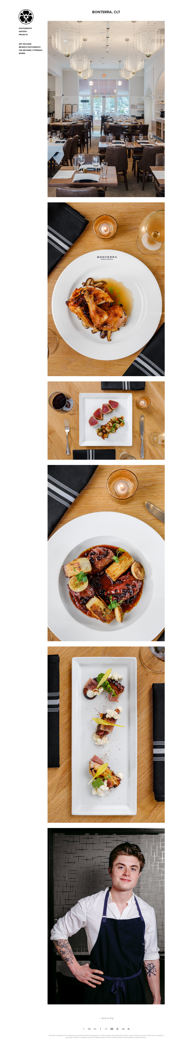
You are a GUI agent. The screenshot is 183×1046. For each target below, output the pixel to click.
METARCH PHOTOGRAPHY (30, 47)
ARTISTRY (23, 31)
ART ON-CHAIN (25, 44)
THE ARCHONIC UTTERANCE (30, 50)
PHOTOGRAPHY (25, 28)
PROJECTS (23, 34)
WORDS (22, 53)
